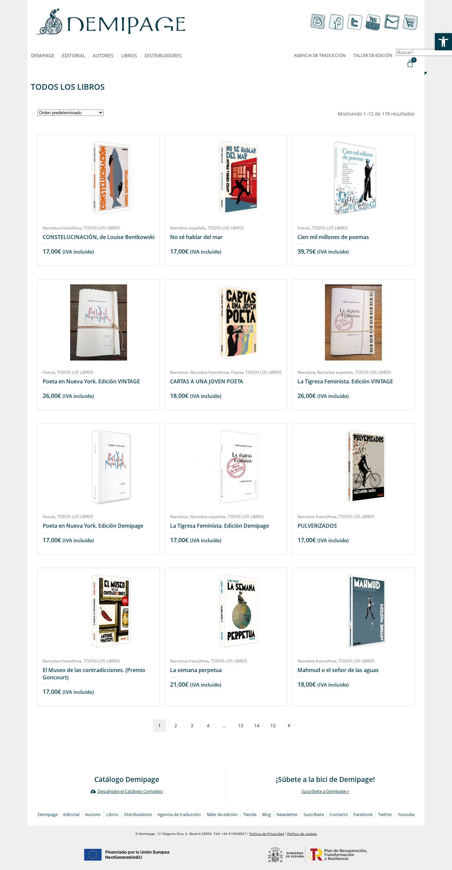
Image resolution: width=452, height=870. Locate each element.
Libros (129, 55)
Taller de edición (372, 55)
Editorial (73, 55)
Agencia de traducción (320, 55)
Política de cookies (302, 834)
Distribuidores (163, 55)
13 (240, 725)
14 (256, 725)
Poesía (303, 228)
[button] (443, 41)
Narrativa (179, 372)
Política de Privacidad (266, 834)
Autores (103, 55)
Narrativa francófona (62, 228)
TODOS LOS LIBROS (102, 228)
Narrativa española (187, 228)
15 (273, 725)
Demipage (42, 55)
